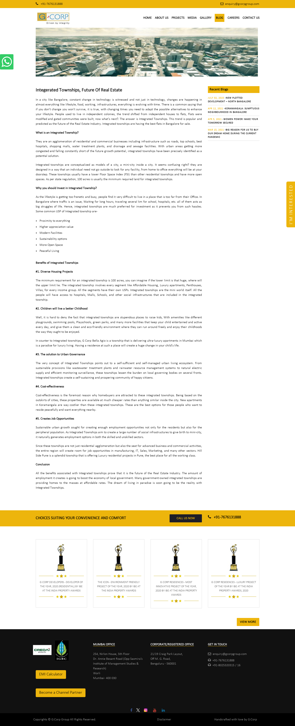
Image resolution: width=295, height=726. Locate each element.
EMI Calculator (51, 674)
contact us (251, 17)
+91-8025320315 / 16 (226, 665)
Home (147, 17)
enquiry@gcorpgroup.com (242, 4)
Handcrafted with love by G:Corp (235, 719)
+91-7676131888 (51, 4)
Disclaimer (164, 719)
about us (161, 17)
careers (233, 17)
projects (178, 17)
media (192, 17)
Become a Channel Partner (60, 693)
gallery (206, 17)
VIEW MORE (248, 622)
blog (219, 17)
